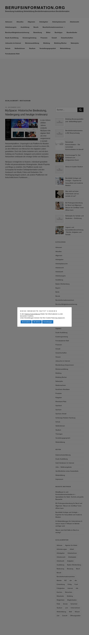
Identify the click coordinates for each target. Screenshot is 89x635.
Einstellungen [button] (48, 322)
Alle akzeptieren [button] (26, 321)
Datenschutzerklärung (32, 314)
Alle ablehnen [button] (36, 321)
